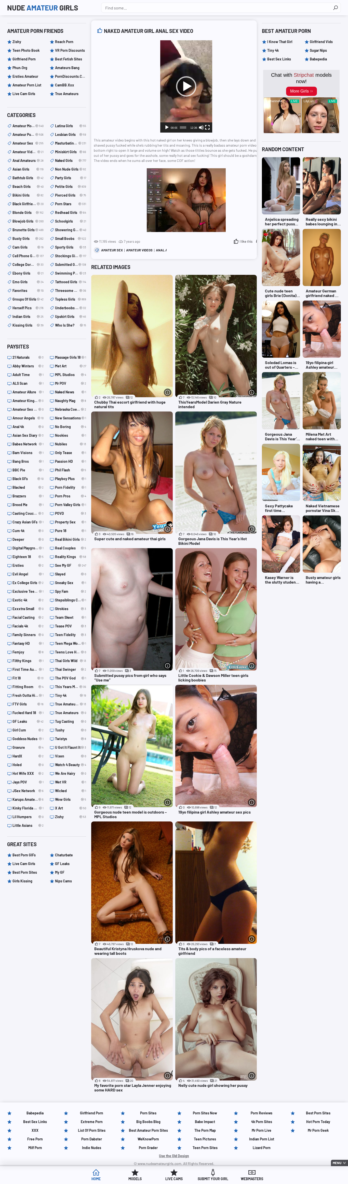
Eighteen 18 (28, 557)
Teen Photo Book (25, 50)
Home (96, 1179)
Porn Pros (70, 496)
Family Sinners (28, 635)
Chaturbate (64, 855)
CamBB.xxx (64, 85)
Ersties (28, 565)
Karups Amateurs (28, 799)
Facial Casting (28, 617)
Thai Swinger (70, 669)
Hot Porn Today (318, 1121)
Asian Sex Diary (28, 435)
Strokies (70, 609)
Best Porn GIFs (24, 855)
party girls (70, 178)
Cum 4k (28, 531)
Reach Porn (64, 42)
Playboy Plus (70, 479)
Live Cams (174, 1179)
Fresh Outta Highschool (28, 695)
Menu (337, 1163)
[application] (186, 86)
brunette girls (28, 230)
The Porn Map (205, 1130)
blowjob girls (28, 221)
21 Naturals (28, 357)
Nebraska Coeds (70, 409)
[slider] (183, 127)
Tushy (70, 730)
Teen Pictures (205, 1139)
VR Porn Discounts (70, 50)
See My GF (70, 565)
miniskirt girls (70, 152)
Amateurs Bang (67, 68)
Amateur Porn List (26, 85)
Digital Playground (28, 548)
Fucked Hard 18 (28, 713)
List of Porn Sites (91, 1130)
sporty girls (70, 247)
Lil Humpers (28, 817)
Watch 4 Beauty (70, 765)
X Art (70, 808)
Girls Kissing (22, 881)
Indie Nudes (91, 1148)
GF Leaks (28, 721)
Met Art (70, 366)
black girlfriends (28, 204)
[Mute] (201, 127)
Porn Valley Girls (70, 505)
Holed (28, 765)
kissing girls (28, 325)
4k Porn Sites (261, 1121)
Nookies (70, 435)
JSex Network (28, 791)
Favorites (28, 290)
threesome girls (70, 290)
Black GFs (28, 479)
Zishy (16, 42)
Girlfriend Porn (24, 59)
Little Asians (28, 825)
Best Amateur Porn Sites (148, 1130)
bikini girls (28, 195)
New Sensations (70, 418)
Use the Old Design (174, 1156)
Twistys (70, 739)
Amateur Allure (28, 392)
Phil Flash (70, 470)
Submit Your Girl (213, 1179)
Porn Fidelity (70, 487)
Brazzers (28, 496)
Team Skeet (70, 617)
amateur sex (112, 250)
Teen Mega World (70, 643)
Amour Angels (28, 418)
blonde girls (28, 212)
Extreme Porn (92, 1121)
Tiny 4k (70, 695)
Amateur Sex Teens (28, 409)
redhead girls (70, 212)
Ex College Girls (28, 583)
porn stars (70, 204)
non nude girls (70, 169)
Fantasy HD (28, 643)
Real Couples (70, 548)
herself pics (28, 308)
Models (135, 1179)
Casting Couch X (28, 513)
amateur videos (139, 250)
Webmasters (252, 1179)
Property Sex (70, 522)
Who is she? (70, 325)
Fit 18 (28, 678)
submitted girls (70, 264)
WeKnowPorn (148, 1139)
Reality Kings (70, 557)
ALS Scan (28, 383)
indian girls (28, 316)
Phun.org (19, 68)
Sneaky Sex (70, 583)
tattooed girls (70, 282)
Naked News (70, 392)
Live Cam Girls (23, 94)
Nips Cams (63, 881)
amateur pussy (28, 134)
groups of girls (28, 299)
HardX (28, 756)
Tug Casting (70, 721)
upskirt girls (70, 316)
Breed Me (28, 505)
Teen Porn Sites (205, 1148)
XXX (35, 1130)
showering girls (70, 230)
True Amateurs (66, 94)
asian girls (28, 169)
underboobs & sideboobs (70, 308)
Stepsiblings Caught (70, 600)
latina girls (70, 126)
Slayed (70, 574)
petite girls (70, 186)
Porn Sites (148, 1113)
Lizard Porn (262, 1148)
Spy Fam (70, 591)
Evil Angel (28, 574)
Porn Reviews (261, 1113)
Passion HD (70, 461)
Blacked (28, 487)
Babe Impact (205, 1121)
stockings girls (70, 256)
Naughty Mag (70, 400)
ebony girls (28, 273)
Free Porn (35, 1139)
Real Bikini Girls (70, 539)
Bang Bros (28, 461)
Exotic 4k (28, 600)
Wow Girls (70, 799)
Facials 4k (28, 626)
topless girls (70, 299)
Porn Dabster (91, 1139)
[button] (186, 86)
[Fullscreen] (207, 127)
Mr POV (70, 383)
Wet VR (70, 782)
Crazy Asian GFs (28, 522)
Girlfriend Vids (321, 42)
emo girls (28, 282)
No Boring (70, 426)
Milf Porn (35, 1148)
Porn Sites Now (205, 1113)
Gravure (28, 747)
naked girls (70, 160)
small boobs (70, 238)
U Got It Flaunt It (70, 747)
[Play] (166, 127)
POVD (70, 513)
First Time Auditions (28, 669)
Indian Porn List (261, 1139)
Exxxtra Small (28, 609)
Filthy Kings (28, 661)
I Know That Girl (279, 42)
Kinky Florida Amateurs (28, 808)
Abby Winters (28, 366)
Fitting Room (28, 687)
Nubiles (70, 444)
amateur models (28, 126)
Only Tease (70, 453)
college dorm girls (28, 264)
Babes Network (28, 444)
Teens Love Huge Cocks (70, 652)
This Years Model (70, 687)
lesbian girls (70, 134)
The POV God (70, 678)
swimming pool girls (70, 273)
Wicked (70, 791)
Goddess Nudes (28, 739)
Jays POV (28, 782)
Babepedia (318, 59)
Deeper (28, 539)
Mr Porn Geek (318, 1130)
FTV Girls (28, 704)
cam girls (28, 247)
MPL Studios (70, 374)
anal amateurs (28, 160)
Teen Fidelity (70, 635)
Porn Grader (148, 1148)
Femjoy (28, 652)
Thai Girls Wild (70, 661)
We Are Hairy (70, 773)
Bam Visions (28, 453)
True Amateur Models (70, 704)
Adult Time (28, 374)
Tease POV (70, 626)
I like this (246, 241)
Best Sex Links (279, 59)
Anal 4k (28, 426)
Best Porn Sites (24, 872)
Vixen (70, 756)
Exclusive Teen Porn (28, 591)
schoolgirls (70, 221)
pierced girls (70, 195)
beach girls (28, 186)
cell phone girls (28, 256)
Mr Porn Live (261, 1130)
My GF (59, 872)
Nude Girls (42, 7)
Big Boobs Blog (148, 1121)
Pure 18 (70, 531)
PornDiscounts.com (70, 76)
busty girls (28, 238)
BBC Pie (28, 470)
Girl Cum (28, 730)
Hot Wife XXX (28, 773)
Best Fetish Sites (68, 59)
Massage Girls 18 (70, 357)
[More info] (167, 392)
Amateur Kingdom (28, 400)
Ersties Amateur (25, 76)
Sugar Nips (318, 50)
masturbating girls (70, 143)
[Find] (335, 7)
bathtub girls (28, 178)
